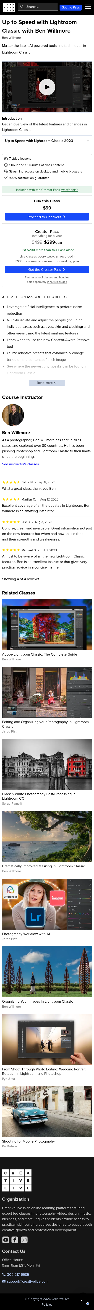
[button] (83, 1299)
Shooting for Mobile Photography (28, 1141)
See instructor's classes (20, 464)
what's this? (69, 189)
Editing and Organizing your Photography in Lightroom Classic (45, 724)
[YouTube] (5, 1240)
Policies (47, 1304)
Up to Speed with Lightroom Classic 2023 (39, 140)
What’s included (57, 282)
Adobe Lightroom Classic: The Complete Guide (39, 654)
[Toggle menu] (88, 6)
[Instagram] (24, 1240)
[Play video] (47, 87)
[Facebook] (14, 1240)
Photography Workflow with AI (26, 933)
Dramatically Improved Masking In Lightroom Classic (43, 866)
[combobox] (38, 6)
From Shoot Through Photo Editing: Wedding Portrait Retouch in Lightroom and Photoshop (44, 1071)
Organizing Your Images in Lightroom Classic (37, 1001)
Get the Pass (71, 7)
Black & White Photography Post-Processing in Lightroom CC (39, 796)
